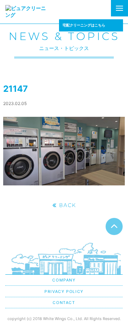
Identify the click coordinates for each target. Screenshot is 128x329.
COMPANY (64, 280)
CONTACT (64, 302)
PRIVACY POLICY (64, 291)
